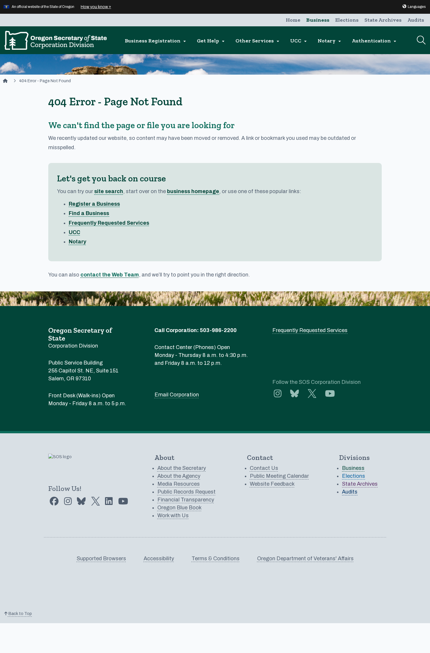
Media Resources (178, 484)
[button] (414, 6)
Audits (415, 20)
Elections (347, 20)
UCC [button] (299, 40)
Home (293, 20)
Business (317, 20)
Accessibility (159, 558)
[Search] (421, 40)
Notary (77, 242)
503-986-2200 (218, 330)
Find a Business (89, 213)
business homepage (193, 191)
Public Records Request (186, 492)
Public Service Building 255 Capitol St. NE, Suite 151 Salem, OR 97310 (83, 371)
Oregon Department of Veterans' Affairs (305, 558)
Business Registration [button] (156, 40)
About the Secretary (181, 468)
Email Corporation (176, 395)
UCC (74, 232)
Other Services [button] (258, 40)
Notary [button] (330, 40)
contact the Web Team (109, 275)
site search (108, 191)
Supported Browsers (101, 558)
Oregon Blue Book (179, 508)
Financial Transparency (185, 500)
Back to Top (20, 613)
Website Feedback (272, 484)
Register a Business (94, 204)
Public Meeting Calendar (279, 476)
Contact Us (264, 468)
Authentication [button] (375, 40)
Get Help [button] (211, 40)
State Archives (383, 20)
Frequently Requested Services (109, 223)
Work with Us (173, 515)
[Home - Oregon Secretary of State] (5, 81)
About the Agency (178, 476)
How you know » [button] (96, 7)
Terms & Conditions (216, 558)
